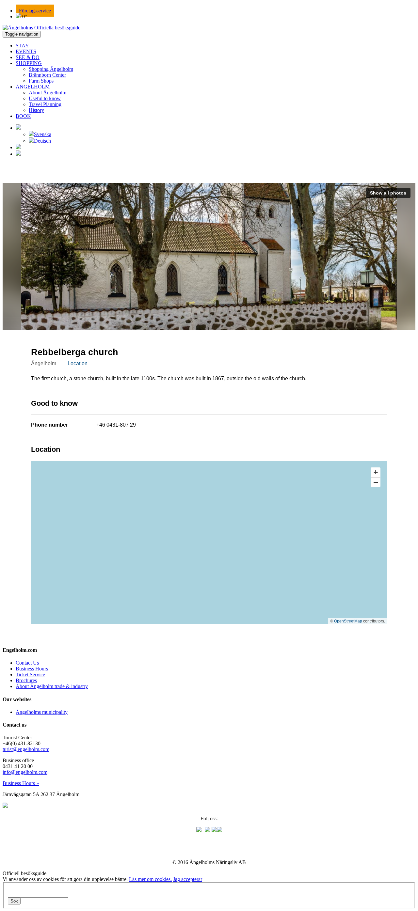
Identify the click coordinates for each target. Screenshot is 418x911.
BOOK (23, 116)
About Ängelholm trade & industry (52, 686)
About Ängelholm (47, 92)
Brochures (26, 680)
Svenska (42, 134)
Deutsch (42, 141)
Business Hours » (21, 783)
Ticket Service (30, 674)
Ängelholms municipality (42, 712)
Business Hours (32, 668)
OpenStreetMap (348, 621)
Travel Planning (45, 104)
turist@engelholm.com (26, 749)
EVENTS (26, 51)
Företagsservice (35, 10)
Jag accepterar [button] (187, 879)
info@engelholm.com (25, 772)
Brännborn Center (47, 75)
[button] (18, 128)
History (36, 110)
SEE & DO (28, 57)
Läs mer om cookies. (150, 879)
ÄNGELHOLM (33, 86)
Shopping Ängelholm (51, 69)
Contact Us (27, 663)
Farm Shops (41, 81)
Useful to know (45, 98)
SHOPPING (29, 63)
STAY (22, 45)
